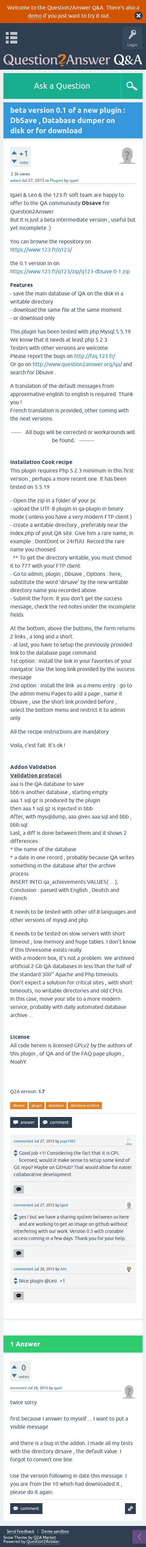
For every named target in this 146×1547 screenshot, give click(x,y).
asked (15, 180)
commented (23, 1141)
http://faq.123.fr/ (94, 356)
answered (18, 1388)
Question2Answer (43, 1541)
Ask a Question (62, 85)
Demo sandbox (55, 1531)
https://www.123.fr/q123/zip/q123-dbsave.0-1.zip (70, 271)
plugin (37, 1105)
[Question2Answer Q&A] (72, 58)
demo (35, 16)
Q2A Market (45, 1537)
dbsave (19, 1105)
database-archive (85, 1105)
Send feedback (20, 1531)
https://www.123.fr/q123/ (41, 249)
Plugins (56, 180)
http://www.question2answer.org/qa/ (77, 364)
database (56, 1105)
